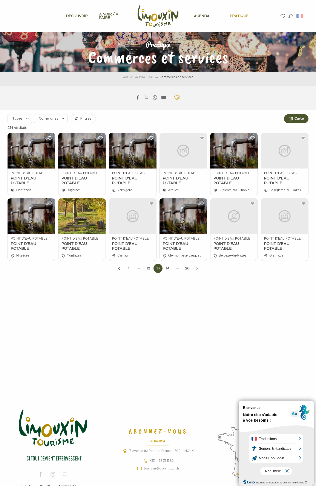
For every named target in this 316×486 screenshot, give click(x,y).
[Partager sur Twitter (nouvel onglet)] (146, 98)
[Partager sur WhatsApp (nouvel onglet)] (155, 98)
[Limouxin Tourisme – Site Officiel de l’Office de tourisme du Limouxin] (53, 435)
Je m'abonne (158, 441)
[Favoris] (283, 16)
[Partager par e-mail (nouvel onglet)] (163, 98)
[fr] (300, 16)
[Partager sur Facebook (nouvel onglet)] (138, 98)
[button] (290, 16)
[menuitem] (77, 16)
